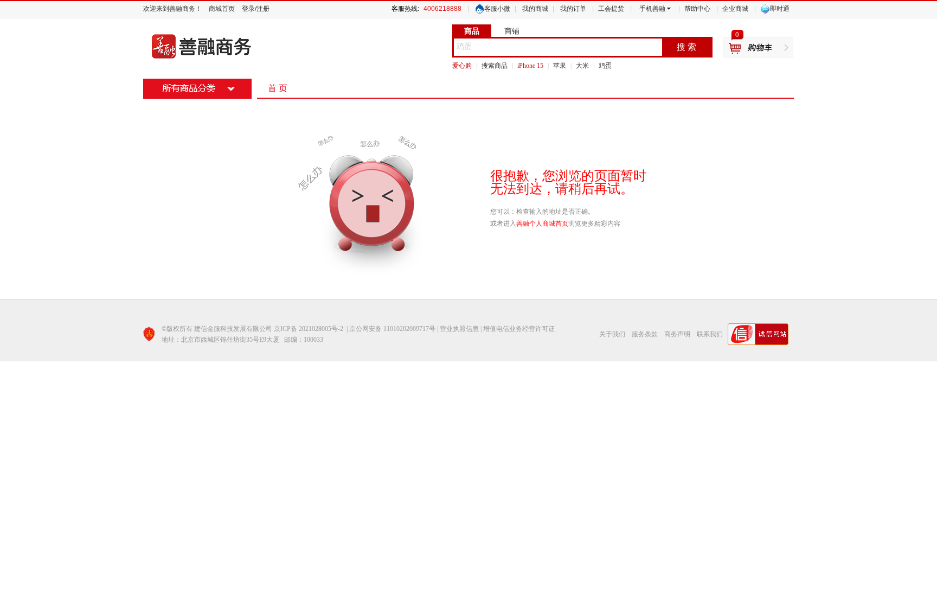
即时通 (780, 8)
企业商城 (735, 8)
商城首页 (222, 8)
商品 (471, 31)
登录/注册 (255, 8)
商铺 (511, 31)
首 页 (277, 88)
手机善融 (652, 8)
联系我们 (710, 334)
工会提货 (611, 8)
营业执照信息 (459, 329)
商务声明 (677, 334)
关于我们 (612, 334)
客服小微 (497, 8)
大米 (582, 65)
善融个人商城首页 (542, 223)
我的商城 (535, 8)
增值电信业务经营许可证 (519, 329)
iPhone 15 (530, 65)
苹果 (559, 65)
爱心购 (462, 65)
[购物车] (758, 47)
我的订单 (573, 8)
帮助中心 (697, 8)
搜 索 (686, 47)
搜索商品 (495, 65)
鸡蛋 (464, 46)
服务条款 (645, 334)
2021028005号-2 (321, 329)
